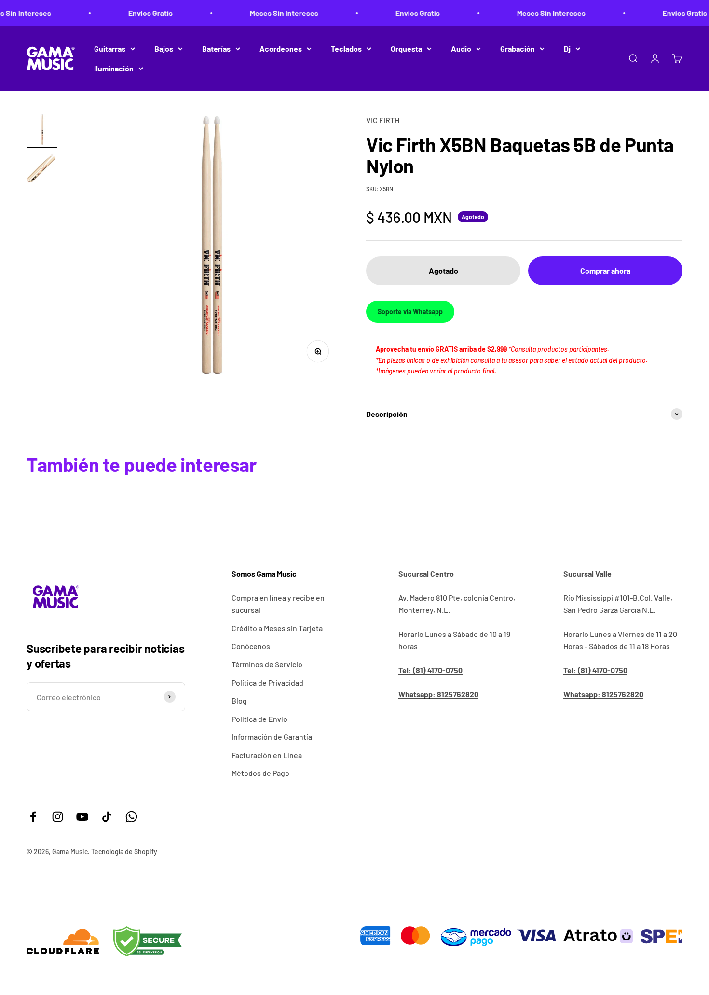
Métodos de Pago (260, 772)
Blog (239, 700)
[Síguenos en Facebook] (33, 816)
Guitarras (109, 48)
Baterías (216, 48)
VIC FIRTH (382, 119)
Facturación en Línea (267, 755)
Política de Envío (259, 718)
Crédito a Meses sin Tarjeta (277, 628)
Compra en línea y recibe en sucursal (278, 604)
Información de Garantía (272, 736)
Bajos (163, 48)
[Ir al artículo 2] (42, 169)
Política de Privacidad (267, 682)
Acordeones (280, 48)
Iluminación (114, 68)
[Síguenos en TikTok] (106, 816)
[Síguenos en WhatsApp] (131, 816)
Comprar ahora (605, 270)
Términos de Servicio (267, 664)
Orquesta (406, 48)
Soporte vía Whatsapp (410, 311)
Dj (567, 48)
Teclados (346, 48)
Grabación (517, 48)
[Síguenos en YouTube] (82, 816)
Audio (461, 48)
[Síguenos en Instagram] (57, 816)
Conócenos (251, 645)
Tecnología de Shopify (124, 851)
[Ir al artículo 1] (42, 131)
